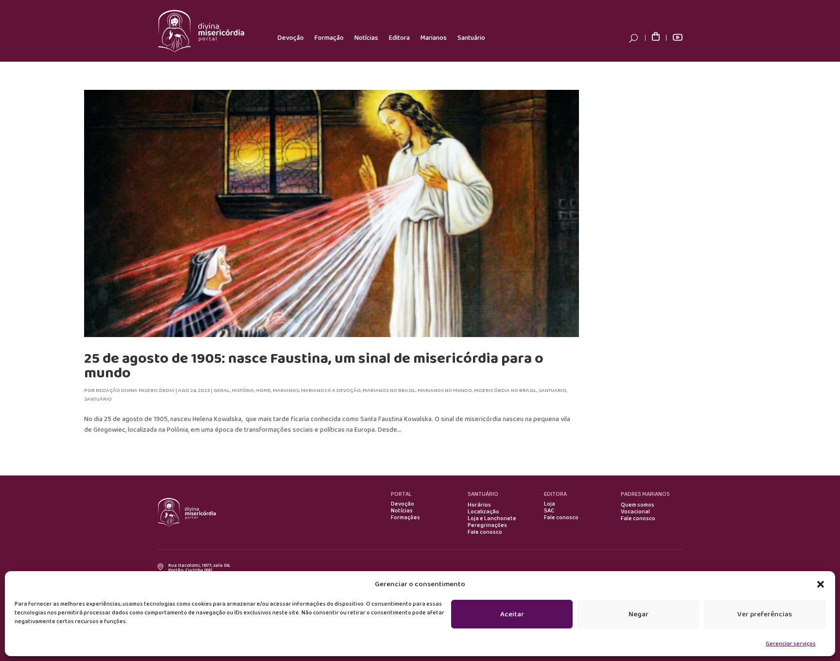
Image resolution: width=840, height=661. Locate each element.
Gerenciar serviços (791, 643)
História (243, 390)
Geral (221, 390)
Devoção (291, 38)
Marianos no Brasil (389, 390)
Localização (483, 511)
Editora (399, 38)
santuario (552, 390)
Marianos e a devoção (331, 390)
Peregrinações (487, 525)
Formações (405, 517)
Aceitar (512, 614)
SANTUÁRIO (483, 494)
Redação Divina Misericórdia (135, 390)
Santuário (471, 38)
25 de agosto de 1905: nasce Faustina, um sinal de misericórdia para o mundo (313, 366)
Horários (479, 505)
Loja (549, 504)
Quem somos (637, 505)
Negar (638, 614)
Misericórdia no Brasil (505, 390)
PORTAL (401, 494)
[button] (820, 584)
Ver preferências (764, 614)
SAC (549, 511)
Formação (329, 38)
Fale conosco (485, 532)
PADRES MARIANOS (645, 494)
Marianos (433, 38)
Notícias (366, 38)
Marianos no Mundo (445, 390)
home (263, 390)
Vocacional (635, 511)
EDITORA (555, 494)
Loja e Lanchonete (492, 518)
